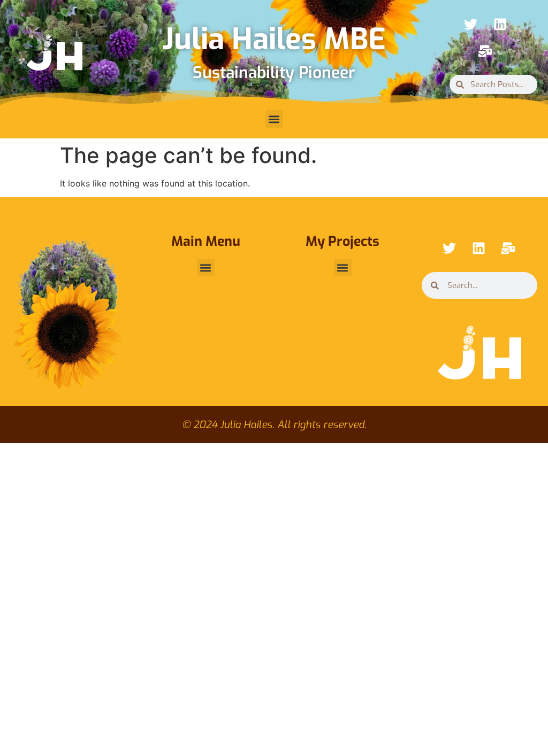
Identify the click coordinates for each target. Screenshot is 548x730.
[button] (274, 119)
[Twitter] (470, 24)
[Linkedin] (499, 24)
